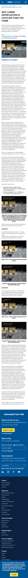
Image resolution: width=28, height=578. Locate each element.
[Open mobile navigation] (25, 2)
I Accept (14, 574)
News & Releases (6, 559)
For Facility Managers (7, 38)
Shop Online (10, 451)
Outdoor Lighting (12, 5)
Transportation (5, 499)
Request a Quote (8, 430)
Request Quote (5, 520)
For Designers (22, 36)
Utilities (3, 497)
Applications (5, 490)
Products (4, 480)
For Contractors (15, 36)
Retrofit (15, 38)
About (3, 555)
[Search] (2, 2)
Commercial (5, 503)
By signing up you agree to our (14, 468)
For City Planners (6, 36)
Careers (4, 557)
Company (4, 551)
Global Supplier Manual (7, 547)
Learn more (13, 570)
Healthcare (4, 512)
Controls (4, 487)
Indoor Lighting (5, 484)
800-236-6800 (8, 433)
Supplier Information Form (8, 545)
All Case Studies (6, 514)
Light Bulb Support (6, 530)
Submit (25, 465)
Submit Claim (5, 526)
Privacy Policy (20, 468)
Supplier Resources (6, 543)
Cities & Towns (5, 495)
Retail (3, 508)
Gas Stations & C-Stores (8, 493)
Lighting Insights (5, 5)
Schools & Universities (7, 506)
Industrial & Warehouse (7, 501)
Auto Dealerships (6, 510)
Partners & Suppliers (7, 538)
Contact (4, 553)
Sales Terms (5, 522)
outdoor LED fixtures (20, 154)
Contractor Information (7, 541)
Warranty (4, 524)
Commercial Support (7, 518)
